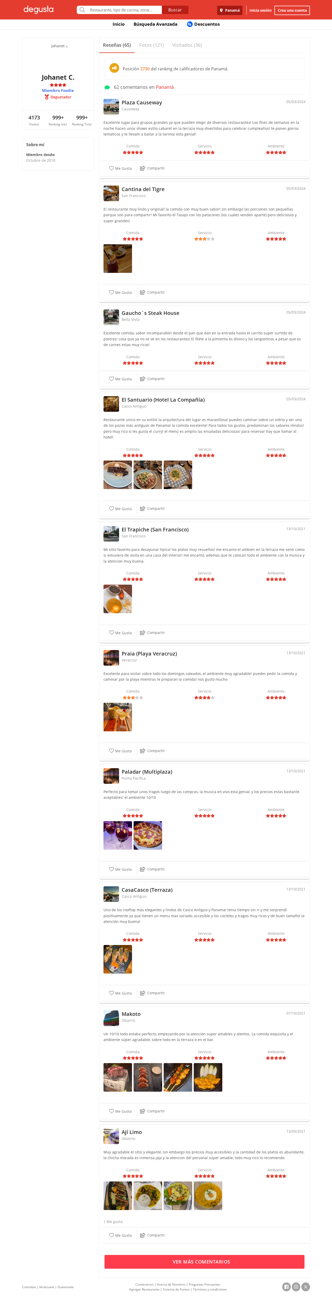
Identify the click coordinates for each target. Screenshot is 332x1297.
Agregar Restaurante (144, 1289)
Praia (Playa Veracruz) (149, 653)
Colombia (29, 1287)
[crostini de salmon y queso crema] (117, 958)
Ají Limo (132, 1132)
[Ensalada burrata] (148, 474)
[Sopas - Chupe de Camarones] (208, 1195)
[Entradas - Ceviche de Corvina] (178, 1195)
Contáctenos (144, 1284)
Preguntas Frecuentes (204, 1284)
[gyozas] (148, 1077)
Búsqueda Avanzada (155, 24)
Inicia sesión (261, 10)
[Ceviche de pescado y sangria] (117, 258)
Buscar (175, 10)
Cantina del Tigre (143, 189)
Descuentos (204, 24)
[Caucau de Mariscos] (148, 1195)
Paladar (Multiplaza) (147, 771)
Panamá (232, 10)
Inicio (119, 24)
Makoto (131, 1013)
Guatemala (66, 1287)
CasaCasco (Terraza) (147, 889)
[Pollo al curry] (178, 474)
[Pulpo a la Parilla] (117, 1195)
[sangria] (117, 834)
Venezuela (46, 1287)
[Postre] (117, 474)
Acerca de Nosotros (171, 1284)
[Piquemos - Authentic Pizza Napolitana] (148, 834)
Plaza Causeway (142, 102)
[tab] (117, 45)
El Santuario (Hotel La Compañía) (163, 399)
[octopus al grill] (178, 1077)
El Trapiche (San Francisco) (155, 529)
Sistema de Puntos (176, 1289)
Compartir (156, 168)
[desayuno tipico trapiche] (117, 598)
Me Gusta (123, 168)
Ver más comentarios (202, 1262)
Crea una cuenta (292, 10)
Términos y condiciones (210, 1289)
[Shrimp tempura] (208, 1077)
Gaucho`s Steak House (150, 312)
